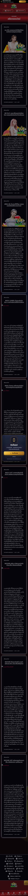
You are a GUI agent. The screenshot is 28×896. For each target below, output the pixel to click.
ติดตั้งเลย (15, 453)
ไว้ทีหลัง (14, 456)
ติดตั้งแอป (23, 1)
